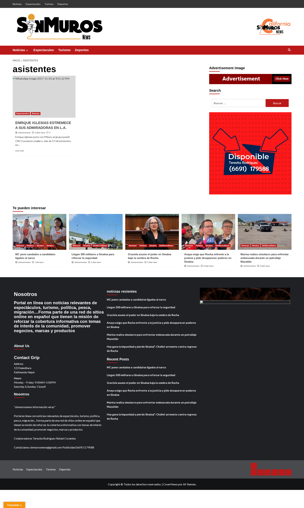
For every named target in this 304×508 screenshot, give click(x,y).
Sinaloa (40, 246)
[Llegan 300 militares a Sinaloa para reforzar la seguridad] (96, 232)
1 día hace (39, 262)
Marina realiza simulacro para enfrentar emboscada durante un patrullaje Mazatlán (264, 258)
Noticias (17, 3)
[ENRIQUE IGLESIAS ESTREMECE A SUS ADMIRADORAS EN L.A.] (44, 97)
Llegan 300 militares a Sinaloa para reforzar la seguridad (141, 307)
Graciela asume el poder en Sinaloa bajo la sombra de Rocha (143, 315)
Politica (30, 246)
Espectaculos (33, 3)
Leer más (19, 150)
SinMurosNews (100, 246)
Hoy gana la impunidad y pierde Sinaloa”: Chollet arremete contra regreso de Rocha (152, 348)
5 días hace (96, 262)
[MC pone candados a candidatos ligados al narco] (39, 232)
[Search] (289, 50)
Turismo (49, 3)
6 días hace (209, 266)
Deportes (63, 3)
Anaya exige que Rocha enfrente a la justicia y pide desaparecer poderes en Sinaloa (207, 258)
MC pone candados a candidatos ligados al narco (136, 299)
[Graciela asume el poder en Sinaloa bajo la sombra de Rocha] (152, 232)
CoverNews (170, 484)
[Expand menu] (27, 50)
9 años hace (40, 133)
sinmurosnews (24, 133)
